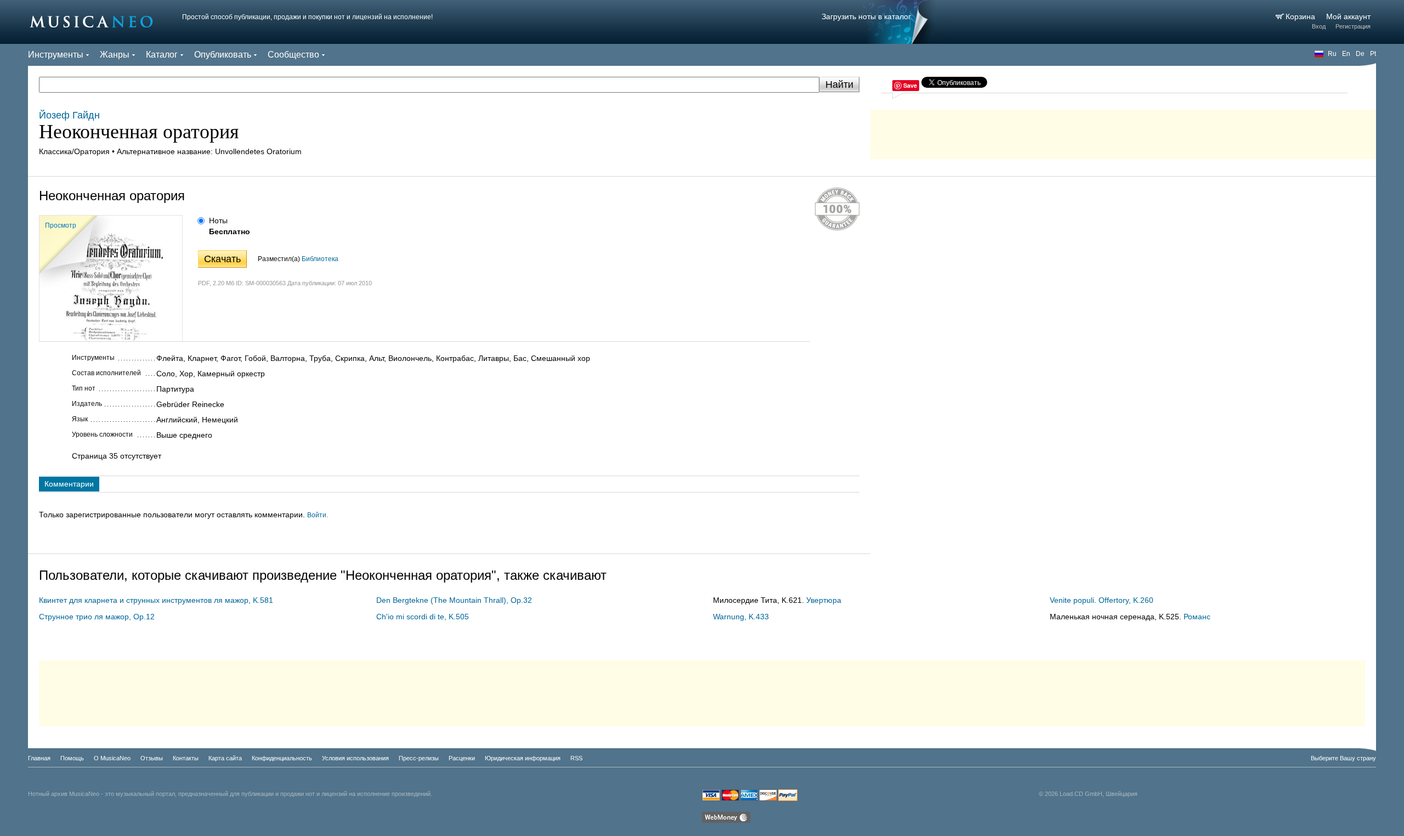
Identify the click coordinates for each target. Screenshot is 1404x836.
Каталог (162, 54)
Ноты (218, 220)
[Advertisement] (1123, 131)
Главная (39, 758)
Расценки (462, 758)
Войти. (317, 515)
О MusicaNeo (112, 758)
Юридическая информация (523, 758)
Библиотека (320, 259)
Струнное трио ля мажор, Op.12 (97, 616)
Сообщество (293, 54)
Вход (1319, 26)
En (1346, 54)
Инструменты (55, 54)
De (1360, 54)
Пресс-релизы (419, 758)
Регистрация (1353, 26)
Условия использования (355, 758)
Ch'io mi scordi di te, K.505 (422, 616)
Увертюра (823, 600)
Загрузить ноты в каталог (866, 16)
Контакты (186, 758)
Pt (1373, 54)
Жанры (114, 54)
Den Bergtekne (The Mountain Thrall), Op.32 (454, 600)
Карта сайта (225, 758)
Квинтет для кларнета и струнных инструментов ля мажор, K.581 (156, 600)
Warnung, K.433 (741, 616)
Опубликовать (222, 54)
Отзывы (151, 758)
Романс (1197, 616)
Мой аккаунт (1348, 16)
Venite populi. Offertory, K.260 (1101, 600)
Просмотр (60, 225)
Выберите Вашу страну (1343, 758)
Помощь (72, 758)
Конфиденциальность (282, 758)
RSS (576, 758)
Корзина (1301, 16)
